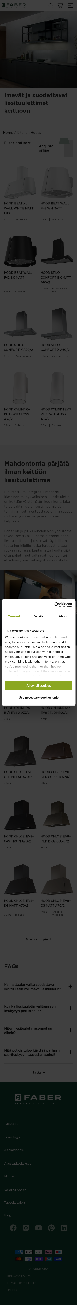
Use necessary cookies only (39, 697)
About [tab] (63, 616)
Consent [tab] (14, 616)
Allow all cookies (38, 685)
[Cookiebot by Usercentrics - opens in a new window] (54, 605)
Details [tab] (38, 616)
